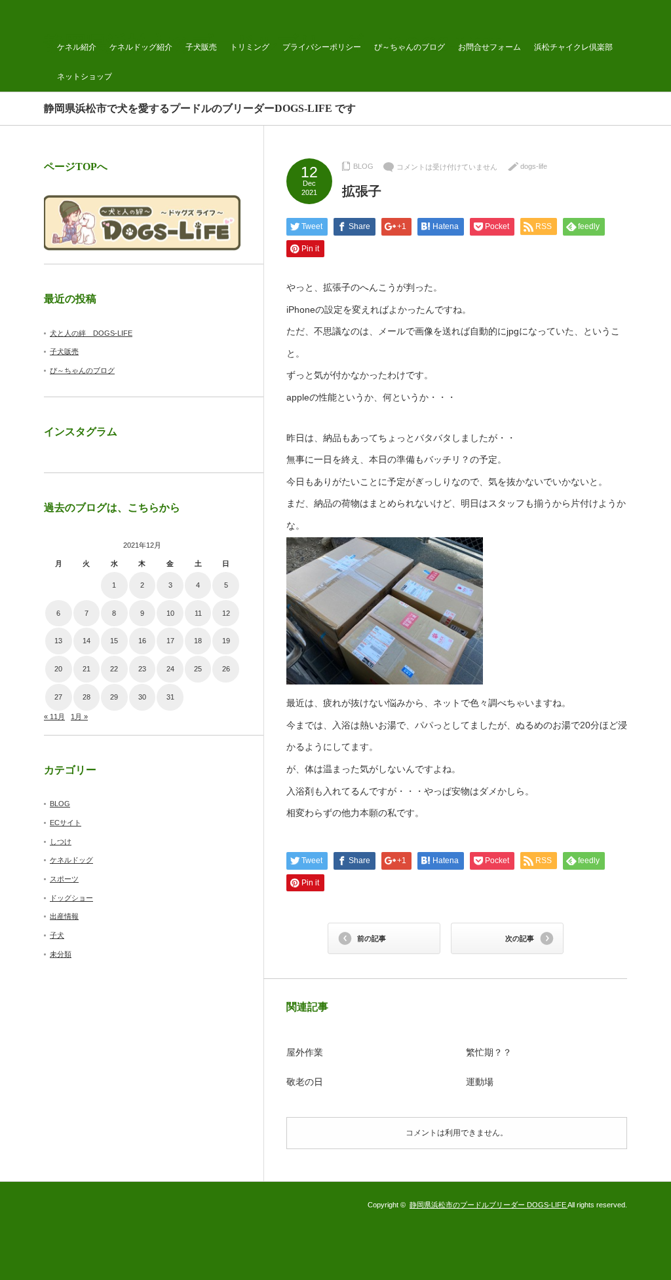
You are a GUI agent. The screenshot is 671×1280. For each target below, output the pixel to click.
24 (170, 669)
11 (198, 613)
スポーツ (64, 879)
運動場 (479, 1082)
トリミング (249, 47)
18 (198, 641)
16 (142, 641)
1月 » (79, 716)
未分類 (60, 954)
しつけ (60, 841)
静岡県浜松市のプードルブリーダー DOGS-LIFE (488, 1205)
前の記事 (371, 938)
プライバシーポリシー (321, 47)
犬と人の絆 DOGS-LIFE (91, 333)
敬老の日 (304, 1082)
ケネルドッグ (71, 860)
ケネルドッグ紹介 (140, 47)
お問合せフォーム (489, 47)
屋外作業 (304, 1053)
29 (114, 697)
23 (142, 669)
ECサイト (65, 823)
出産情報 (64, 916)
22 (114, 669)
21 (86, 669)
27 (58, 697)
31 (170, 697)
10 (170, 613)
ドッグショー (71, 898)
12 (226, 613)
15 (114, 641)
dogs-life (533, 166)
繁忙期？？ (489, 1053)
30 (142, 697)
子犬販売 (201, 47)
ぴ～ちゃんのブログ (409, 47)
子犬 (57, 935)
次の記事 (519, 938)
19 (226, 641)
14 (86, 641)
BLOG (363, 166)
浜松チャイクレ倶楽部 (573, 47)
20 (58, 669)
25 (198, 669)
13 (58, 641)
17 (170, 641)
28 (86, 697)
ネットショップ (84, 76)
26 (226, 669)
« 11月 (54, 716)
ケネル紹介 (76, 47)
